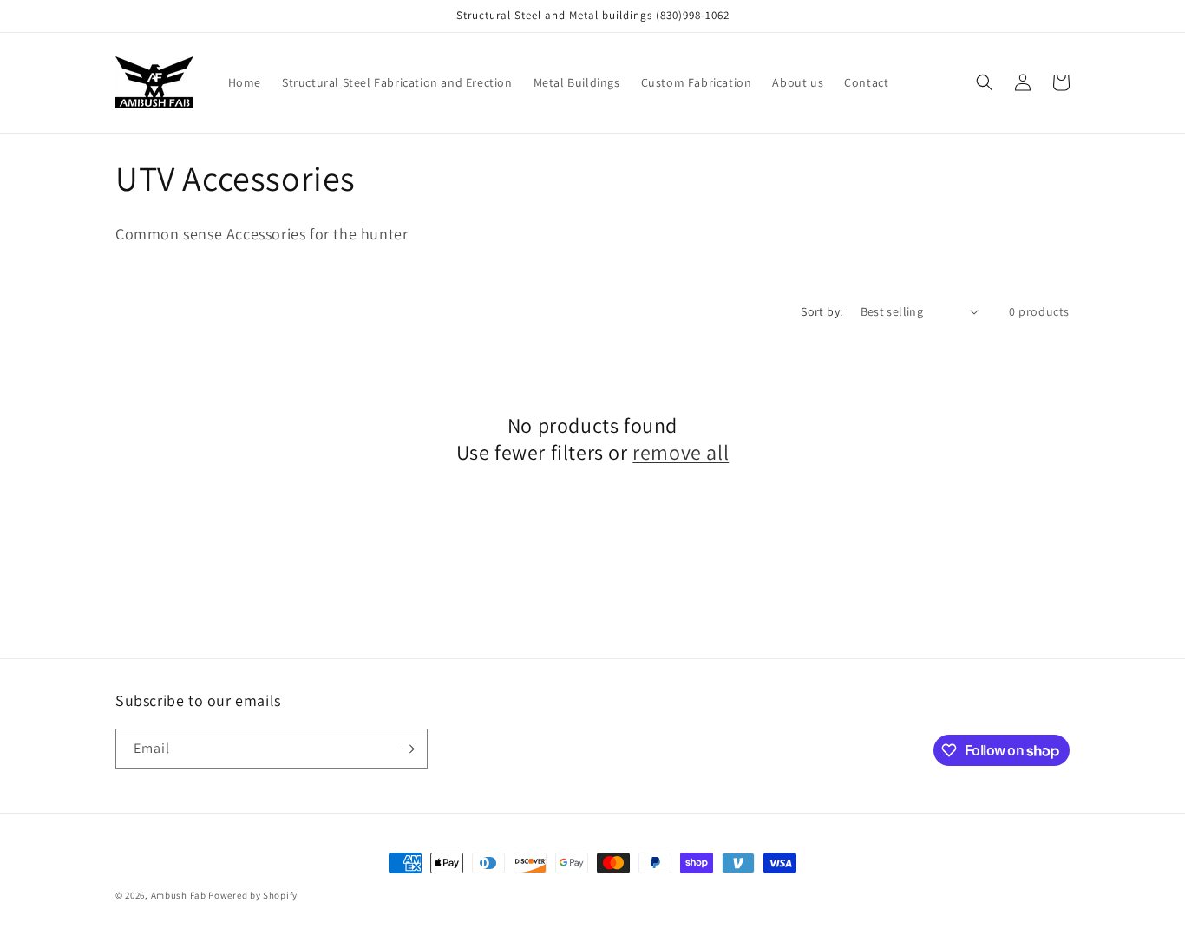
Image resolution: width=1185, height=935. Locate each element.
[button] (985, 82)
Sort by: (821, 311)
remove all (680, 452)
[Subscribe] (408, 749)
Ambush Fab (178, 895)
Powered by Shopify (253, 895)
